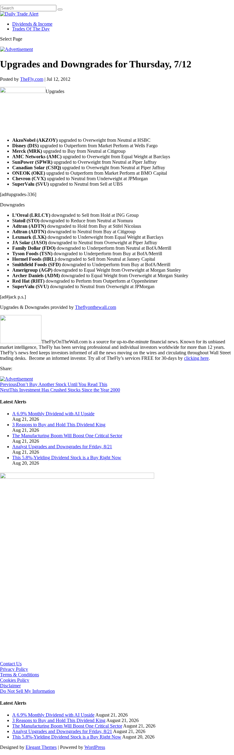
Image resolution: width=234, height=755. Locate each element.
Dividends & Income (32, 24)
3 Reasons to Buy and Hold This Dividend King (58, 424)
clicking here (196, 358)
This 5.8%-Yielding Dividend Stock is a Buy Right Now (66, 457)
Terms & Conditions (19, 674)
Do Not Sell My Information (27, 691)
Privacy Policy (14, 669)
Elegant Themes (41, 747)
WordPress (94, 747)
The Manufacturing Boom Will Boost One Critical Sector (67, 435)
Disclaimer (10, 685)
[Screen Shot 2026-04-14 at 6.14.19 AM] (77, 477)
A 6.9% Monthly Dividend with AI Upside (53, 413)
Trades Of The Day (31, 28)
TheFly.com (31, 79)
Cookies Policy (14, 680)
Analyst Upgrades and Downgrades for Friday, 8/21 (62, 446)
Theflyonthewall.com (95, 307)
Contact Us (11, 663)
